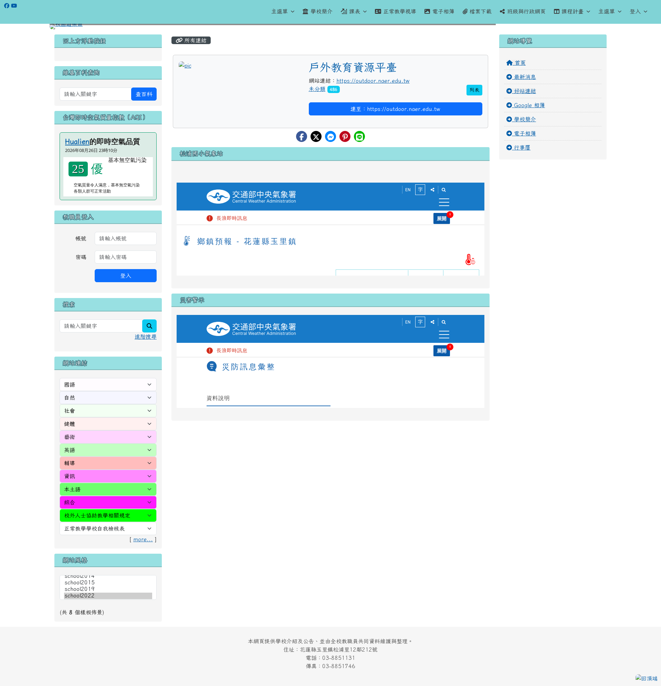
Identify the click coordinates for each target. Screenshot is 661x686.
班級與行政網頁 (526, 11)
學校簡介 (322, 11)
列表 (474, 90)
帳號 (80, 238)
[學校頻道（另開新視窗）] (14, 5)
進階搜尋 (146, 336)
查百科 (144, 94)
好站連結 (524, 91)
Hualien (77, 141)
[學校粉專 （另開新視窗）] (6, 5)
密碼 (80, 257)
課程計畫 (573, 11)
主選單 (279, 11)
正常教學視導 (399, 11)
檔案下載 (481, 11)
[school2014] (108, 576)
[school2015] (108, 583)
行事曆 (521, 147)
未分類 (317, 89)
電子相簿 (443, 11)
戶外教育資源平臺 (353, 67)
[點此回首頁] (330, 26)
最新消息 (524, 77)
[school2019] (108, 589)
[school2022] (108, 596)
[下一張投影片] (595, 28)
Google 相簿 (528, 105)
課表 (354, 11)
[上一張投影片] (66, 28)
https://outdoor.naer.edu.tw (373, 80)
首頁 (519, 62)
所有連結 (194, 40)
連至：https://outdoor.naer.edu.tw (395, 109)
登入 (635, 11)
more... (143, 539)
